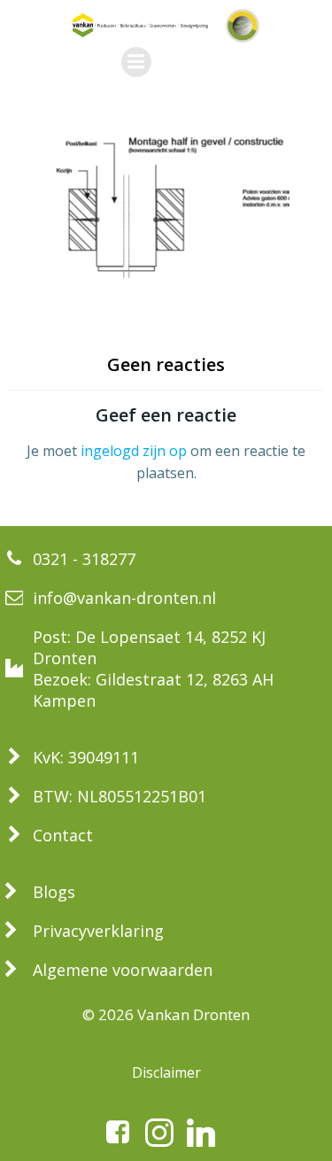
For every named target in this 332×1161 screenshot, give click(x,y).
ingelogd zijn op (134, 451)
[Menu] (136, 62)
